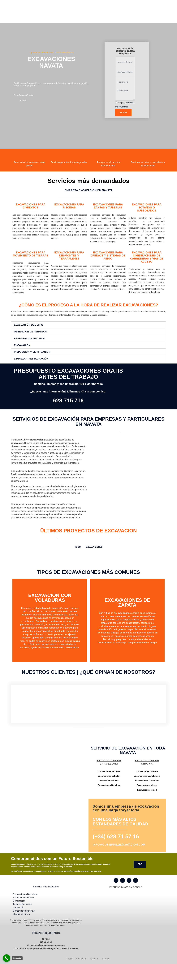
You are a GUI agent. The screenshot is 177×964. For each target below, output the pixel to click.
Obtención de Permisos (30, 331)
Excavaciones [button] (94, 547)
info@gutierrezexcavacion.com (119, 844)
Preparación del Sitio (29, 338)
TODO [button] (78, 547)
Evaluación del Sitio (28, 324)
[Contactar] (6, 958)
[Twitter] (129, 880)
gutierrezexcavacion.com (42, 52)
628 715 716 (68, 400)
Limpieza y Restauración (31, 358)
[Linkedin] (135, 880)
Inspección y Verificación (32, 352)
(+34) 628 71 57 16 (116, 836)
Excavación (22, 345)
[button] (88, 325)
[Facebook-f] (116, 880)
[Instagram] (122, 880)
